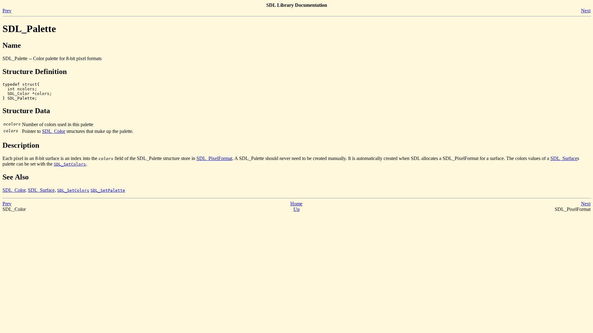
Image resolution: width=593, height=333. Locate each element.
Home (296, 203)
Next (586, 10)
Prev (6, 10)
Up (296, 209)
